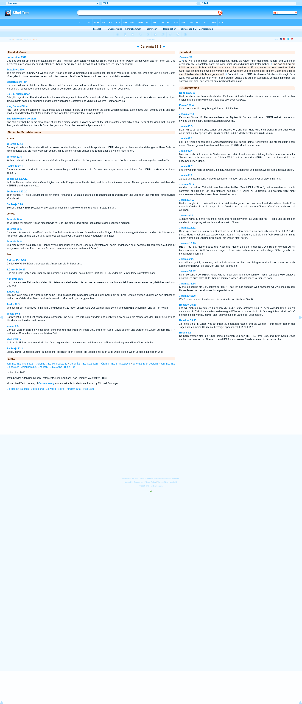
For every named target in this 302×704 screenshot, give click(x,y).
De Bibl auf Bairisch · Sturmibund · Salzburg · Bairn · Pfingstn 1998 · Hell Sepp (51, 389)
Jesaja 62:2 (186, 138)
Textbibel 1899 (15, 69)
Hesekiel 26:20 (187, 304)
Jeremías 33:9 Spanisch (84, 363)
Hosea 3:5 (13, 326)
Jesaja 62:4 (186, 150)
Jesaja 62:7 (186, 166)
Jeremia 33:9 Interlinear (20, 363)
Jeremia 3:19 (186, 199)
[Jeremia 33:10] (298, 324)
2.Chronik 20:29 (16, 269)
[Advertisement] (151, 415)
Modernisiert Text (17, 82)
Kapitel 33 (26, 40)
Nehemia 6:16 (15, 279)
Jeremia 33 (185, 57)
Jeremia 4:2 (186, 215)
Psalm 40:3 (13, 304)
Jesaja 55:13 (186, 114)
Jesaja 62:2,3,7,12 (17, 178)
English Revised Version (21, 118)
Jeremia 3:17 (186, 184)
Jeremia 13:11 (15, 144)
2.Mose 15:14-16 (16, 260)
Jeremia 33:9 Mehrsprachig (51, 363)
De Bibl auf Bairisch (18, 94)
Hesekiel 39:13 (187, 320)
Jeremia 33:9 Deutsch (145, 363)
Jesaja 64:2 (186, 175)
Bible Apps (56, 367)
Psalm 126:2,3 (15, 166)
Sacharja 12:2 (15, 348)
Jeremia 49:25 (187, 295)
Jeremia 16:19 (187, 243)
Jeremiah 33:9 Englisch (34, 367)
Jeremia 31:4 (14, 156)
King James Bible (17, 106)
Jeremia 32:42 (187, 271)
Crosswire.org (46, 383)
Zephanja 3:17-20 (17, 191)
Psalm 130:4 (186, 105)
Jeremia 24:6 (186, 259)
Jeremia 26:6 (14, 219)
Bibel (11, 40)
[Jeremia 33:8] (4, 324)
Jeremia (18, 40)
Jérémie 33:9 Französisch (115, 363)
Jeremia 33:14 (187, 283)
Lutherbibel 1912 (17, 57)
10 (226, 74)
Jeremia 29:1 (14, 229)
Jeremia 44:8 (14, 241)
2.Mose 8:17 (14, 291)
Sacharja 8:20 (15, 204)
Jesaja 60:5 (13, 313)
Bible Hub (69, 367)
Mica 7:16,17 (14, 339)
